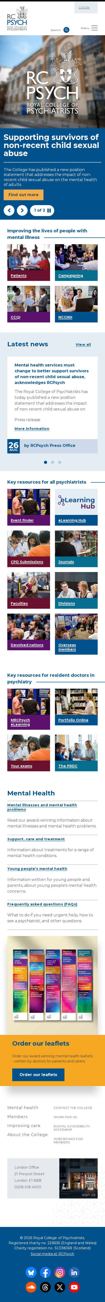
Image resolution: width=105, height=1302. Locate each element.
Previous (9, 210)
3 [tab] (59, 462)
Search (66, 30)
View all (83, 344)
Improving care (24, 1125)
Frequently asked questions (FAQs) (42, 904)
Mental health (22, 1107)
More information (32, 428)
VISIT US (88, 1195)
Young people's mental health (37, 869)
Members (17, 1116)
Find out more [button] (24, 194)
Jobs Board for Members (68, 1140)
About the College (27, 1134)
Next (22, 210)
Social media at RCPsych (52, 1254)
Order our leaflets (38, 1074)
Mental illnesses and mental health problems (42, 807)
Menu (85, 28)
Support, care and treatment (36, 839)
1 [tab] (45, 462)
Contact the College (73, 1108)
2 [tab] (52, 462)
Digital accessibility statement (72, 1127)
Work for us (65, 1117)
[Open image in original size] (17, 18)
